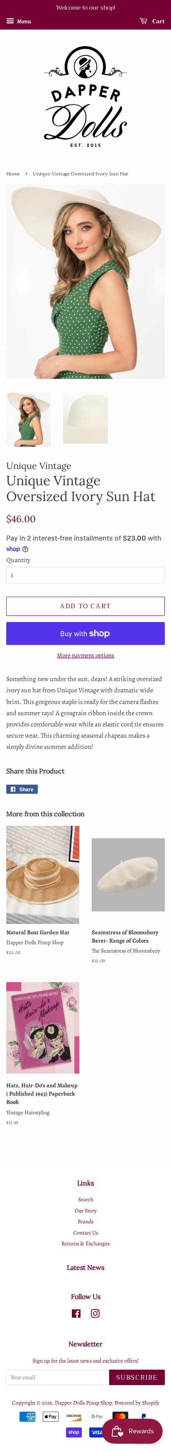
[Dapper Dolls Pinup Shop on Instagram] (95, 1315)
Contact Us (85, 1233)
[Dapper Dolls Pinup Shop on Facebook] (76, 1315)
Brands (85, 1221)
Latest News (85, 1267)
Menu (23, 21)
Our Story (86, 1211)
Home (13, 174)
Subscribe (137, 1377)
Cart (158, 21)
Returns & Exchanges (85, 1243)
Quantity (18, 560)
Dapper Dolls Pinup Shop (83, 1403)
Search (85, 1199)
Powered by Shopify (137, 1403)
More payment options (85, 655)
